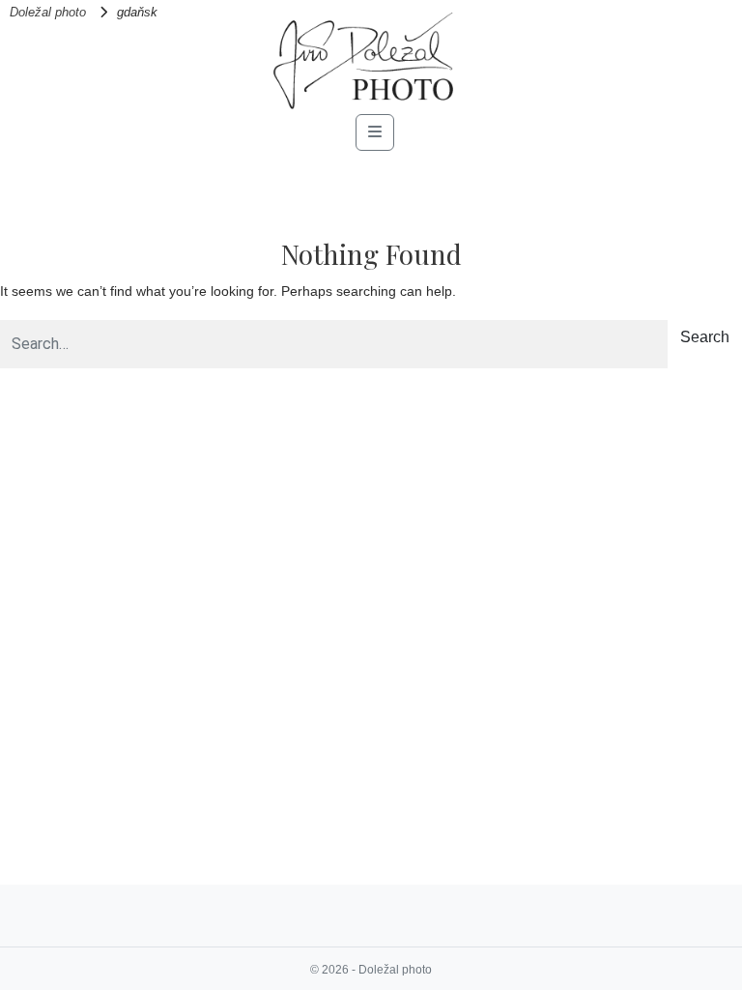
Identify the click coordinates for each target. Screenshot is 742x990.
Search (704, 337)
